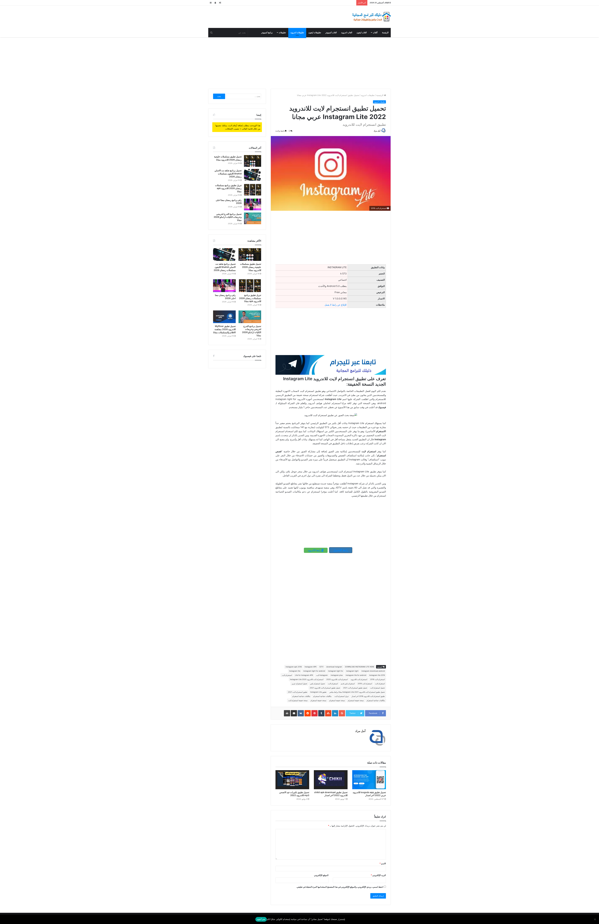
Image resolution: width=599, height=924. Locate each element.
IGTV (321, 667)
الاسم (383, 863)
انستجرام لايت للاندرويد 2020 (337, 679)
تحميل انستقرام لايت (377, 688)
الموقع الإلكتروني (321, 875)
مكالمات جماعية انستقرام (376, 700)
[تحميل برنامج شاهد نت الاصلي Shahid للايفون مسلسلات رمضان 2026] (252, 175)
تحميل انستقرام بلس (317, 684)
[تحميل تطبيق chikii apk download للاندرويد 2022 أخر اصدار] (331, 779)
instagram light (352, 671)
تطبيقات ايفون (314, 32)
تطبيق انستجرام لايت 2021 (297, 692)
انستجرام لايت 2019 (377, 679)
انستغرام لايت (380, 684)
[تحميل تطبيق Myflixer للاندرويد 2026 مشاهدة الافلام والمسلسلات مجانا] (224, 316)
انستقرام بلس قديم (348, 684)
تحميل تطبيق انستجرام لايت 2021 (355, 688)
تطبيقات (282, 32)
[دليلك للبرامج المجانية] (371, 17)
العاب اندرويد (346, 32)
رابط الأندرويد (314, 550)
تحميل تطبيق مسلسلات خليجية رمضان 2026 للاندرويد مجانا (250, 267)
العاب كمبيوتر (331, 32)
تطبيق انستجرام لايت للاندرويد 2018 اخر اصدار (368, 696)
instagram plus (337, 675)
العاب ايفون (362, 32)
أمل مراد (377, 131)
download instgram (334, 667)
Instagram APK (311, 667)
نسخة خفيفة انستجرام (356, 700)
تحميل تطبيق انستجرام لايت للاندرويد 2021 (325, 688)
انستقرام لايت (333, 684)
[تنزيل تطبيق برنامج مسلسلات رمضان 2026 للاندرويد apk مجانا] (252, 189)
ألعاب (375, 32)
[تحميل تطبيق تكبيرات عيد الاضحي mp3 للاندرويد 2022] (292, 779)
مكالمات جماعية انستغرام (301, 696)
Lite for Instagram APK (304, 675)
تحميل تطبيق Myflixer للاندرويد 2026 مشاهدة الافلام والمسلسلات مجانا (224, 329)
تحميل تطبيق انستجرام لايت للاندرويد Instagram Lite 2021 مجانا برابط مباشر (357, 692)
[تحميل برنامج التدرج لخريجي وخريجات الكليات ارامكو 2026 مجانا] (252, 218)
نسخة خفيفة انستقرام (318, 700)
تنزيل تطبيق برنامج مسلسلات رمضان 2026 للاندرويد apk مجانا (228, 188)
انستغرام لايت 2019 (365, 684)
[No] (595, 919)
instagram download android (373, 671)
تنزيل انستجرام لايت (341, 696)
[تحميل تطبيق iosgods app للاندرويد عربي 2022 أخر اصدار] (369, 779)
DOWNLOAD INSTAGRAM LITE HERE (359, 667)
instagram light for (335, 671)
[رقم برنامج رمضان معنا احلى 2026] (252, 204)
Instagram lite (294, 671)
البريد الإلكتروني (378, 875)
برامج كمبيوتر (267, 32)
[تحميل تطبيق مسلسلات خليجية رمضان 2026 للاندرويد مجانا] (252, 161)
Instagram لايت (322, 675)
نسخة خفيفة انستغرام (337, 700)
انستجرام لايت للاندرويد (359, 679)
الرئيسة (385, 32)
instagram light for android (314, 671)
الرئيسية (380, 95)
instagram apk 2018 (294, 667)
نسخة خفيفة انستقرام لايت (298, 700)
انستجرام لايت (287, 675)
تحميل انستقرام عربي (299, 684)
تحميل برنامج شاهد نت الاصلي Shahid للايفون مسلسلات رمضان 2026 (228, 173)
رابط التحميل (340, 550)
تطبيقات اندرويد (297, 32)
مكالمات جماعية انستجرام (322, 696)
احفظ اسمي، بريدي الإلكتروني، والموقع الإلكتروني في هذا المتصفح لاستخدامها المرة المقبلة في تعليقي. (339, 887)
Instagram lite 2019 (377, 675)
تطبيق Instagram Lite (318, 692)
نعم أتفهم (261, 919)
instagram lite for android (356, 675)
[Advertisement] (299, 62)
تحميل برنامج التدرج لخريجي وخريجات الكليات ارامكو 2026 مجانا (228, 217)
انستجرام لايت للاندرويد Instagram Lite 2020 (306, 679)
